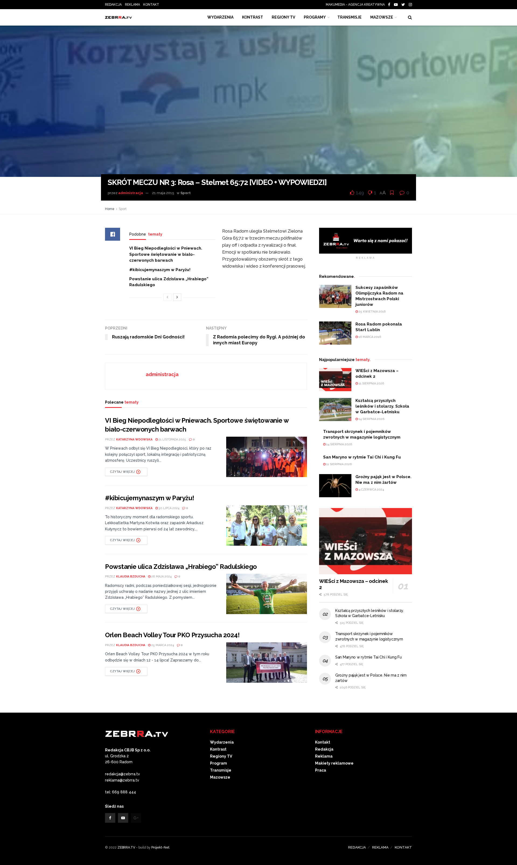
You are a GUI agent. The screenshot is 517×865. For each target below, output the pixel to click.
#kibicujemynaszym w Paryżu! (159, 269)
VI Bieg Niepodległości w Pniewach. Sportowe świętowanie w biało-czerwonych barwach (165, 254)
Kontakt (322, 742)
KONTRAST (252, 17)
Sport (185, 193)
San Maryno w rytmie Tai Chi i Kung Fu (362, 457)
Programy (315, 17)
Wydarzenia (220, 17)
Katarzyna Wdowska (134, 439)
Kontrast (218, 749)
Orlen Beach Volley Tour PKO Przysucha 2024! (172, 635)
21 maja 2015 (163, 193)
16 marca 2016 (369, 337)
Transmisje (220, 770)
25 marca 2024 (162, 645)
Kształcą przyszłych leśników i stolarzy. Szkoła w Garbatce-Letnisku (382, 406)
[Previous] (167, 297)
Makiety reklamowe (334, 763)
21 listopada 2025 (172, 439)
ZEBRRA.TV (126, 847)
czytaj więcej (122, 472)
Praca (320, 770)
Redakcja (324, 749)
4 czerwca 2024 (371, 489)
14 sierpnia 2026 (371, 419)
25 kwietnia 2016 (372, 311)
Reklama (324, 756)
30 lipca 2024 (168, 508)
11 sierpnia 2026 (371, 383)
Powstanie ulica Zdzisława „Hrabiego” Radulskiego (181, 566)
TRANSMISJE (349, 17)
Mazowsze (381, 17)
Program (218, 763)
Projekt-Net (160, 847)
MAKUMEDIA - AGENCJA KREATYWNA (356, 4)
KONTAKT (151, 4)
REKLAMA (132, 4)
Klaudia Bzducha (130, 576)
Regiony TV (283, 17)
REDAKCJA (113, 4)
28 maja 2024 (161, 576)
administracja (130, 193)
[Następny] (177, 297)
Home (109, 209)
